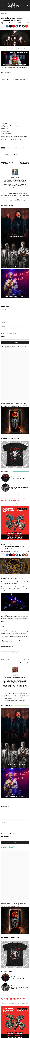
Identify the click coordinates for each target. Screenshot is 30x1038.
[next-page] (4, 301)
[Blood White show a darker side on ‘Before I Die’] (15, 253)
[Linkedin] (16, 26)
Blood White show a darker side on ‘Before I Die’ (15, 265)
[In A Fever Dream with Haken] (15, 223)
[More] (17, 154)
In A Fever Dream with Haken (15, 236)
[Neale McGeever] (2, 23)
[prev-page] (2, 301)
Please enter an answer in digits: (8, 333)
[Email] (20, 26)
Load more (14, 494)
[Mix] (26, 26)
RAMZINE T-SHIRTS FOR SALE (10, 438)
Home (2, 13)
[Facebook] (7, 26)
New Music (14, 234)
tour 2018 (22, 147)
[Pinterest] (13, 26)
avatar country (12, 147)
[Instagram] (13, 187)
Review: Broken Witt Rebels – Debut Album (7, 163)
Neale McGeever (8, 22)
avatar (6, 147)
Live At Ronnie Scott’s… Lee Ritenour (15, 296)
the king (18, 147)
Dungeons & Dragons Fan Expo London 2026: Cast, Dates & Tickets (14, 499)
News (6, 13)
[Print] (23, 26)
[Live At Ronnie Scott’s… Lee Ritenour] (15, 283)
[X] (10, 26)
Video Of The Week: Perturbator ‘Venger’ (24, 163)
